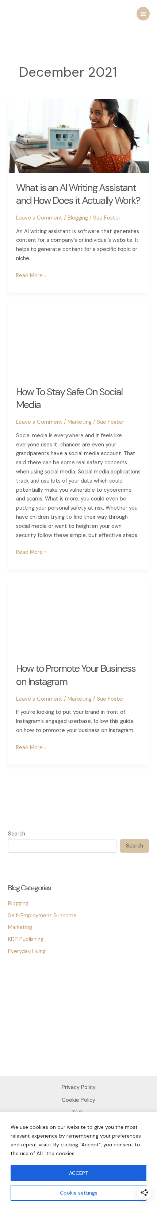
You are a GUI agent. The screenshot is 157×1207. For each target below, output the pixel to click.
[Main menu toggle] (143, 13)
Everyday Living (27, 951)
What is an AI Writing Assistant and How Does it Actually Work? (78, 194)
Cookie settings (78, 1192)
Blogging (78, 217)
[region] (78, 1159)
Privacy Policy (79, 1087)
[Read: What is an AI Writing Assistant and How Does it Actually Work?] (78, 135)
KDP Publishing (25, 939)
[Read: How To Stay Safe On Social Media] (78, 339)
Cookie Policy (78, 1100)
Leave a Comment (39, 217)
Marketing (80, 422)
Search (16, 833)
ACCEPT (78, 1173)
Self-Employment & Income (42, 915)
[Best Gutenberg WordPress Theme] (26, 1004)
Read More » (31, 276)
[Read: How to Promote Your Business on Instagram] (78, 616)
